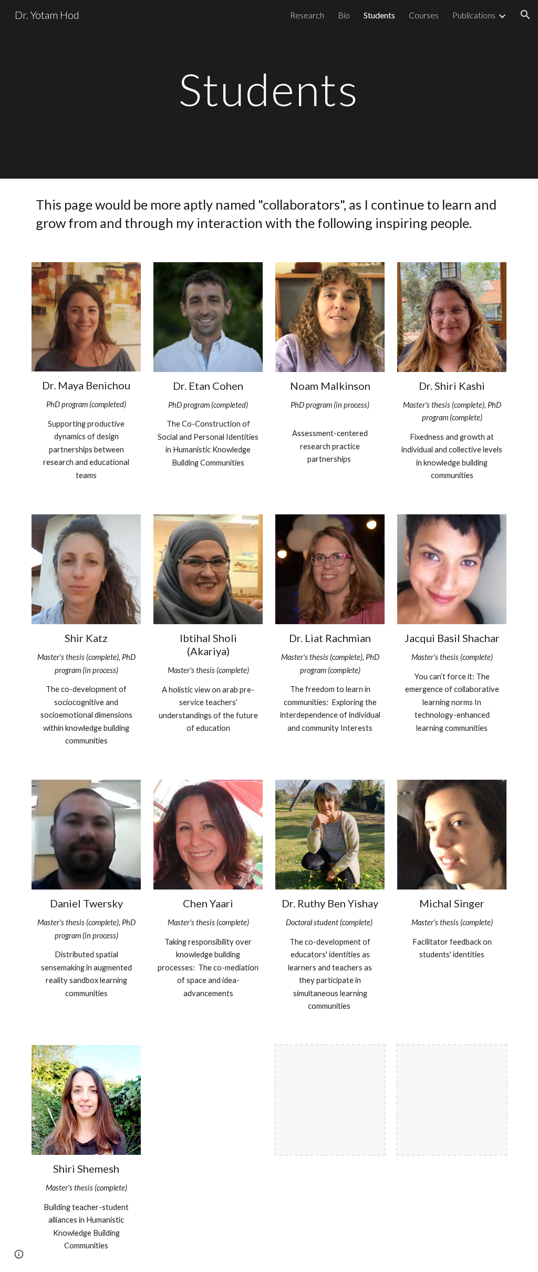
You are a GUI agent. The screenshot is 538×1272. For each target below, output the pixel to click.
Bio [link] (344, 15)
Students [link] (379, 15)
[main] (268, 89)
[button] (525, 14)
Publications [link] (473, 15)
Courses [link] (424, 15)
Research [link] (307, 15)
